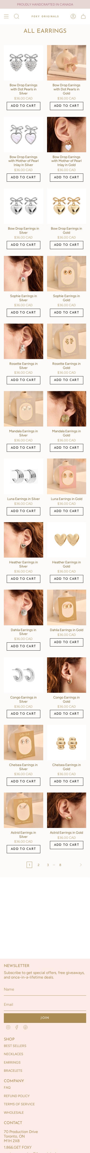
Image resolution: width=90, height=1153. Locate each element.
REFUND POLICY (17, 1096)
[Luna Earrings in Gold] (66, 476)
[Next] (74, 864)
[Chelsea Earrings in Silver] (23, 742)
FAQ (7, 1088)
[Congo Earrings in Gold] (66, 675)
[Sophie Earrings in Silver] (23, 273)
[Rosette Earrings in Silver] (23, 341)
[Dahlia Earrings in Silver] (23, 607)
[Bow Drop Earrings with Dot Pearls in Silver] (23, 62)
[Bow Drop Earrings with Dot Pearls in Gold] (66, 62)
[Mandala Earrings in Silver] (23, 409)
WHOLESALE (14, 1113)
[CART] (83, 16)
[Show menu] (6, 16)
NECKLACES (13, 1054)
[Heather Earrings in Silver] (23, 540)
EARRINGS (12, 1062)
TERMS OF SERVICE (19, 1104)
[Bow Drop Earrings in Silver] (23, 206)
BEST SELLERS (15, 1046)
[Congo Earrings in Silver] (23, 675)
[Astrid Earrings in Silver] (23, 810)
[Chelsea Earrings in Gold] (66, 742)
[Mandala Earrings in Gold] (66, 409)
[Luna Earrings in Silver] (23, 476)
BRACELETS (13, 1071)
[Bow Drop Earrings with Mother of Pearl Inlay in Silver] (23, 134)
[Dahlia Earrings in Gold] (66, 607)
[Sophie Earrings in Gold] (66, 273)
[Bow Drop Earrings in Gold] (66, 206)
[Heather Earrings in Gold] (66, 540)
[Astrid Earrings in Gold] (66, 810)
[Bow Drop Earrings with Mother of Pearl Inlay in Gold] (66, 134)
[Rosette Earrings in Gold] (66, 341)
